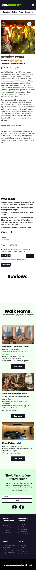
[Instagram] (9, 255)
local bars (4, 92)
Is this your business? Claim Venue (13, 260)
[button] (32, 5)
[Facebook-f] (21, 507)
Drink (14, 12)
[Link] (2, 255)
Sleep (27, 12)
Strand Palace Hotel (11, 443)
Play (21, 12)
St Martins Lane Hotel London (15, 346)
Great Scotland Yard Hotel (14, 393)
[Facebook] (5, 255)
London (6, 12)
